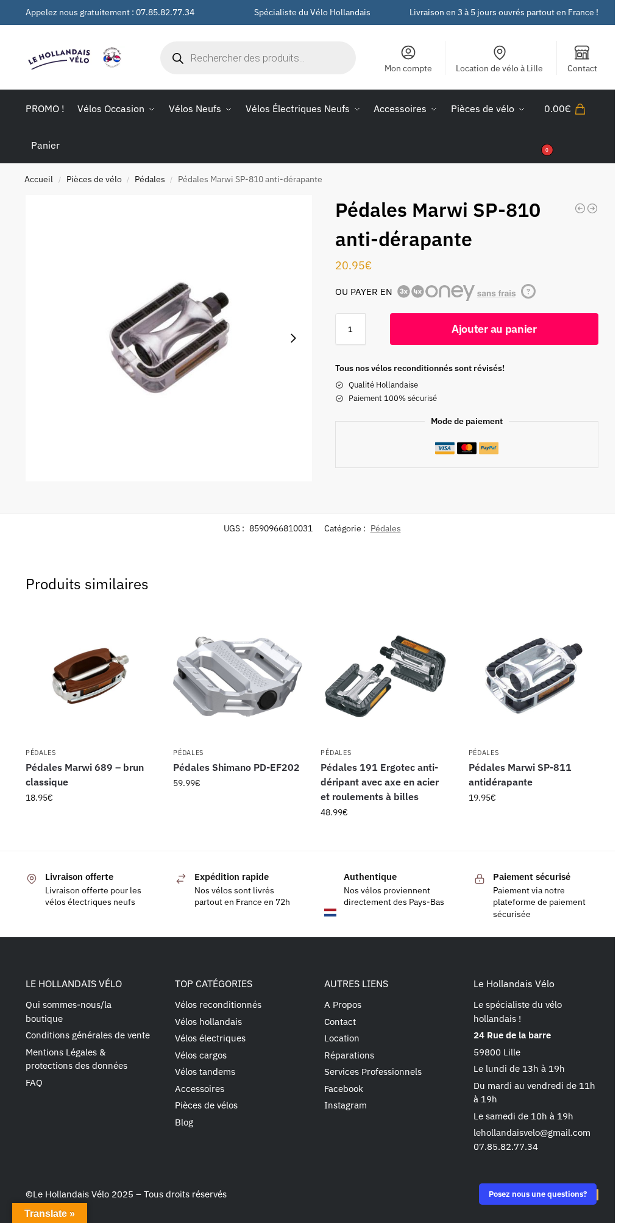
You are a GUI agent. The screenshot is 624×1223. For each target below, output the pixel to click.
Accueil (38, 179)
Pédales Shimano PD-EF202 (236, 767)
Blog (184, 1122)
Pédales (150, 179)
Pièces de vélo (94, 179)
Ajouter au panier (494, 329)
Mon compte (408, 68)
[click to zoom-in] (169, 338)
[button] (571, 126)
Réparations (349, 1055)
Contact (582, 68)
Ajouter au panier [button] (90, 823)
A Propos (342, 1004)
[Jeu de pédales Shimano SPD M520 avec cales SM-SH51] (592, 208)
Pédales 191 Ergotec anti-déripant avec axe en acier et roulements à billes (380, 782)
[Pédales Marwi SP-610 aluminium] (580, 208)
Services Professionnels (373, 1071)
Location (342, 1038)
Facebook (343, 1088)
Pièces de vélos (206, 1105)
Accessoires (199, 1088)
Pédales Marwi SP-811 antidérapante (520, 774)
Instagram (345, 1105)
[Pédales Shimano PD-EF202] (237, 676)
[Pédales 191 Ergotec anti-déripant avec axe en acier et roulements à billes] (385, 676)
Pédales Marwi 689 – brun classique (85, 774)
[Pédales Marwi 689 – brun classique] (90, 676)
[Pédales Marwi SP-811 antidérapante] (533, 676)
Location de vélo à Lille (499, 68)
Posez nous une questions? (538, 1194)
